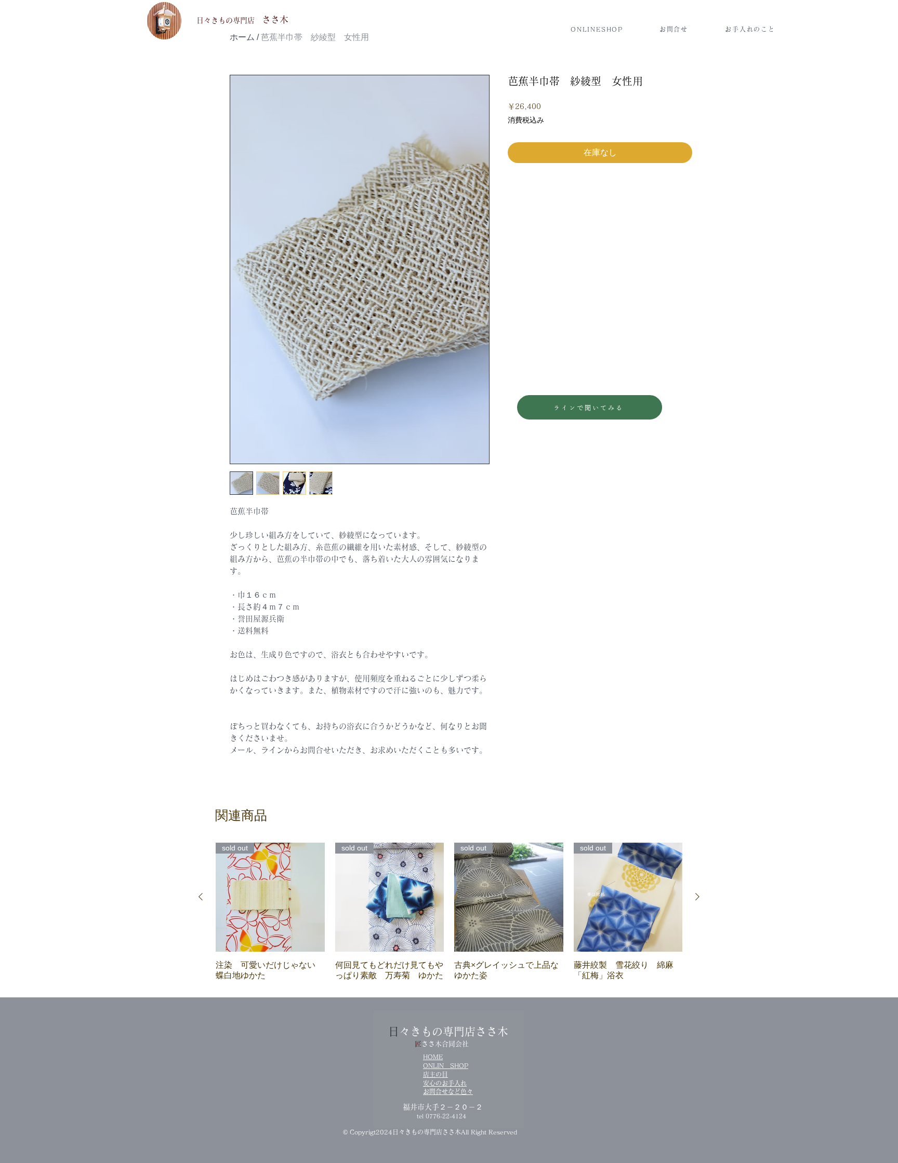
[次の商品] (697, 896)
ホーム (242, 37)
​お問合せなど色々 (448, 1091)
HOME (433, 1056)
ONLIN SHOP (445, 1065)
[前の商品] (200, 896)
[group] (449, 911)
